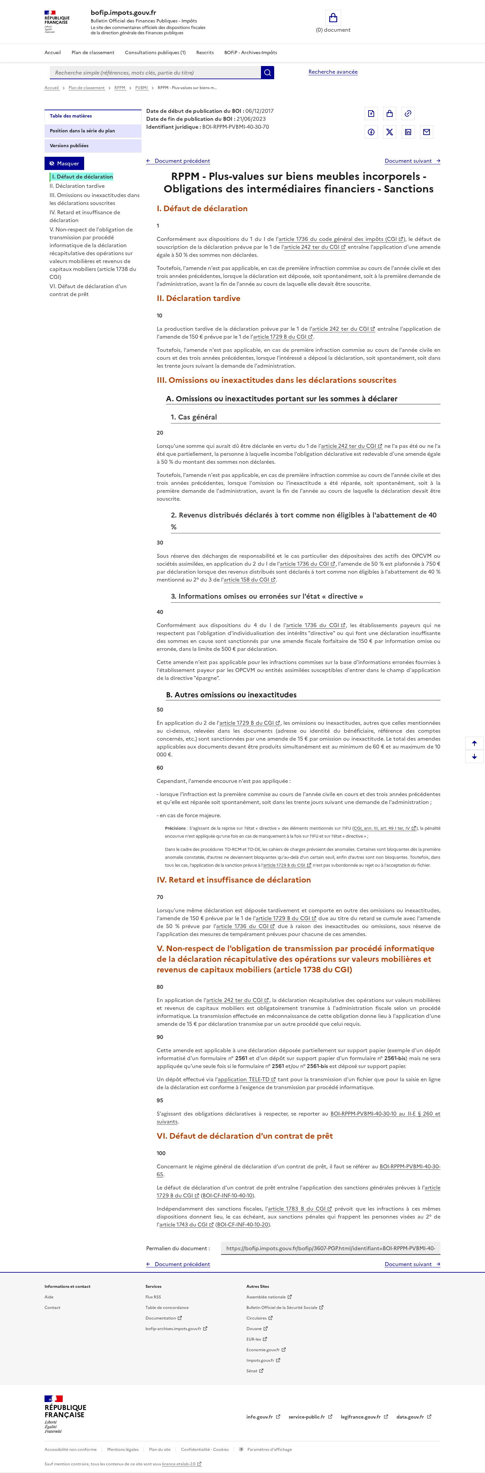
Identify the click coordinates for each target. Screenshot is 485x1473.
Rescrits (205, 52)
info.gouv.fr (260, 1417)
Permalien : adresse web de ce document (408, 113)
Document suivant (409, 161)
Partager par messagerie (426, 132)
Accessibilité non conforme (71, 1450)
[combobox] (155, 72)
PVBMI (142, 88)
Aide (49, 1297)
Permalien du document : (178, 1248)
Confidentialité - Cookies (205, 1450)
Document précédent (181, 161)
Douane (254, 1329)
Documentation (161, 1318)
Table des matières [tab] (71, 116)
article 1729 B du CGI (280, 337)
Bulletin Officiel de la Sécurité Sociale (281, 1308)
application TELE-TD (243, 1079)
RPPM (120, 88)
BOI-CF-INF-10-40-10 (227, 1195)
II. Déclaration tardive (77, 186)
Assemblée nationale (266, 1297)
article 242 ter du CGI (312, 247)
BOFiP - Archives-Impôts (250, 52)
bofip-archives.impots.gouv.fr (173, 1329)
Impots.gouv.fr (260, 1360)
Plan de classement (93, 52)
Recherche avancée (333, 72)
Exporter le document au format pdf (371, 113)
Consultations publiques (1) (155, 52)
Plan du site (160, 1450)
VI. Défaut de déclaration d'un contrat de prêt (88, 290)
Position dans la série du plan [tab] (82, 130)
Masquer (68, 163)
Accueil (53, 52)
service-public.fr (307, 1417)
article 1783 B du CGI (297, 1209)
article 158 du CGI (246, 580)
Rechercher (267, 72)
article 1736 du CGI (304, 564)
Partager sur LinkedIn (408, 132)
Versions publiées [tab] (69, 145)
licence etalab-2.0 (178, 1464)
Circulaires (256, 1318)
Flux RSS (153, 1297)
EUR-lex (253, 1339)
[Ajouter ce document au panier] (389, 113)
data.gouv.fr (411, 1417)
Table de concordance (167, 1308)
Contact (52, 1308)
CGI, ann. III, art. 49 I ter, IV (382, 828)
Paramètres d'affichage (269, 1450)
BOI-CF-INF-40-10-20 (242, 1224)
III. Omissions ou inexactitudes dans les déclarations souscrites (94, 199)
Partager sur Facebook (371, 132)
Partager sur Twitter (389, 132)
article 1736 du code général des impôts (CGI (337, 239)
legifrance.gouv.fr (361, 1417)
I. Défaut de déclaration (82, 177)
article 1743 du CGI (183, 1224)
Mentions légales (123, 1450)
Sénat (251, 1371)
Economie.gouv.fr (263, 1350)
